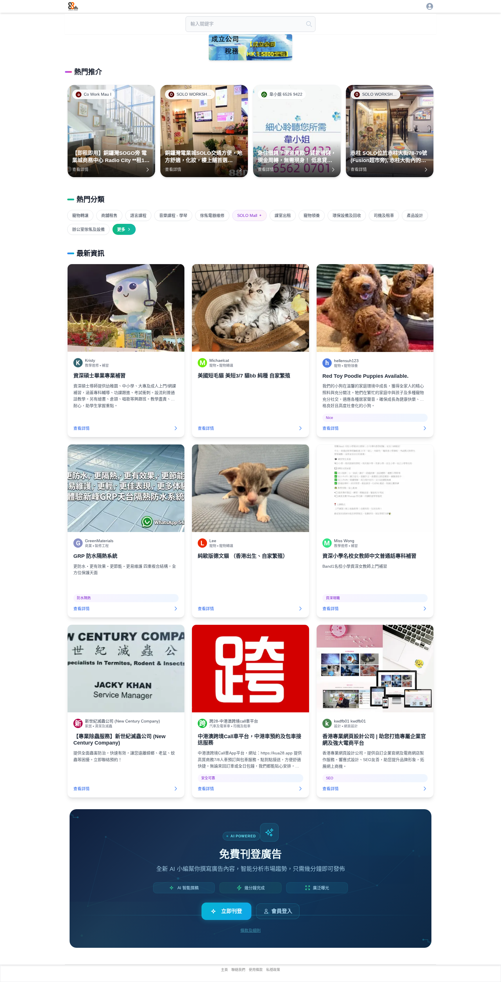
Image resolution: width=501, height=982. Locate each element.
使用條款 (256, 970)
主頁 (224, 970)
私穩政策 (273, 970)
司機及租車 (384, 215)
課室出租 (283, 215)
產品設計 (415, 215)
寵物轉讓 (80, 215)
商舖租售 (109, 215)
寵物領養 (312, 215)
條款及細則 (250, 930)
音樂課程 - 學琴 (173, 215)
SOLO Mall (249, 215)
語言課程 (138, 215)
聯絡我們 (238, 970)
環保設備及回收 (347, 215)
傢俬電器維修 (212, 215)
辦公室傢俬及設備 (88, 229)
